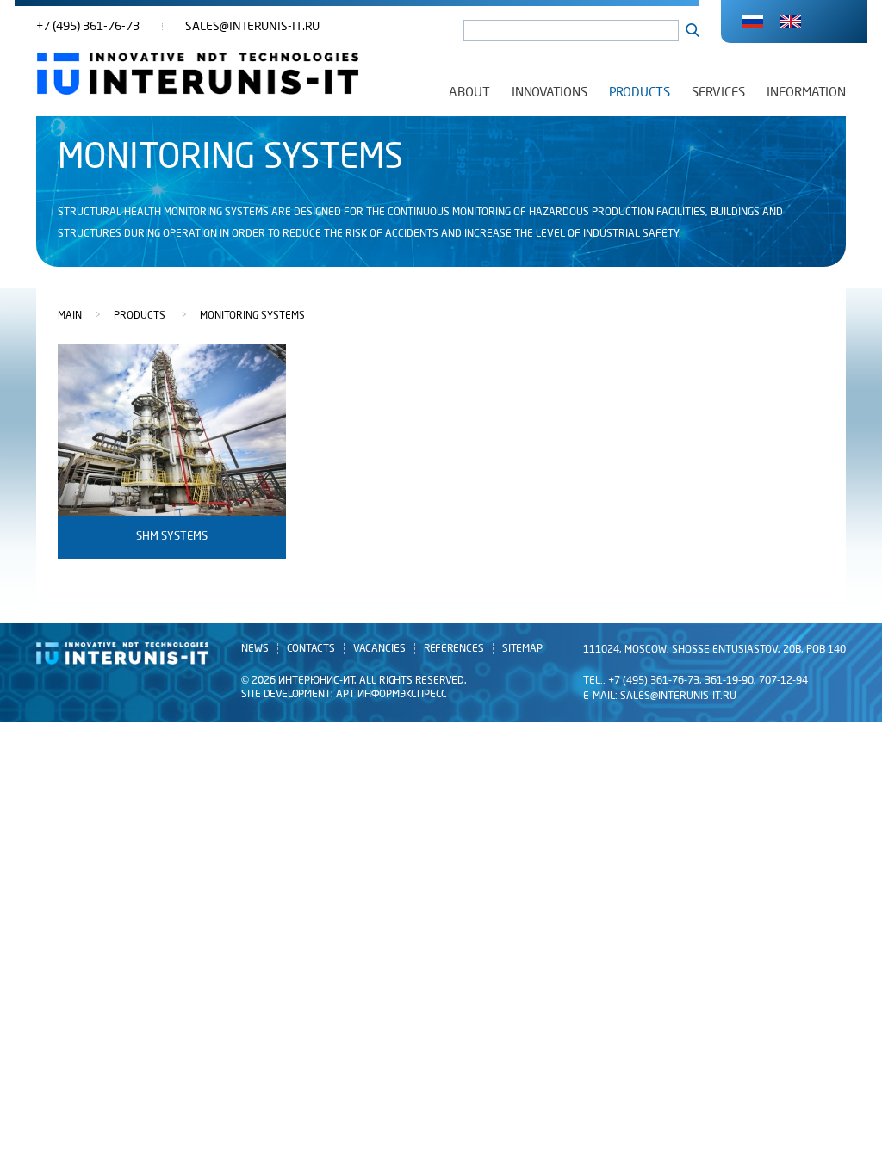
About (469, 92)
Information (806, 92)
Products (639, 92)
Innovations (549, 92)
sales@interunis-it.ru (252, 26)
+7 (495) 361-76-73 (88, 26)
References (454, 648)
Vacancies (379, 648)
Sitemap (522, 648)
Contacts (311, 648)
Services (718, 92)
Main (70, 316)
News (255, 648)
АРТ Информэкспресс (391, 694)
